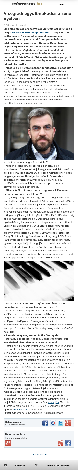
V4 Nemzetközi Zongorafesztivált (32, 32)
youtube (60, 443)
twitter (60, 423)
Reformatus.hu (27, 3)
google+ (68, 423)
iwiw (53, 423)
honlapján (53, 402)
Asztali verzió (39, 454)
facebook (45, 423)
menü (62, 4)
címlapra (19, 465)
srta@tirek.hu (20, 409)
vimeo (8, 443)
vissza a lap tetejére (57, 465)
